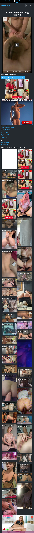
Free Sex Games (5, 142)
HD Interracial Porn (6, 136)
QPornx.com (5, 6)
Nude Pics (11, 1)
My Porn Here (4, 132)
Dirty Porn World (5, 129)
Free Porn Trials (5, 10)
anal (13, 77)
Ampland (26, 1)
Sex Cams (13, 10)
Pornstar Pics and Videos (7, 127)
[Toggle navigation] (30, 5)
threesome (20, 77)
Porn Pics (5, 1)
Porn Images (4, 137)
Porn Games (4, 131)
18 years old (6, 77)
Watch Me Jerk (19, 1)
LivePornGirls (4, 144)
